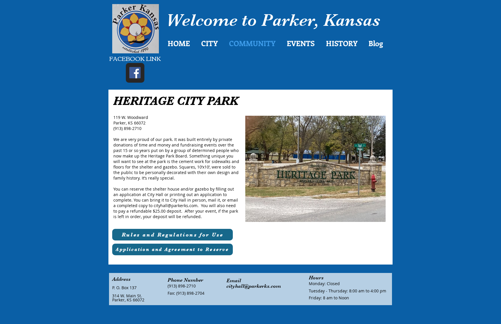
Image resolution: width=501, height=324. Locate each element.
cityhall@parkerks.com (175, 205)
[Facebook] (135, 72)
